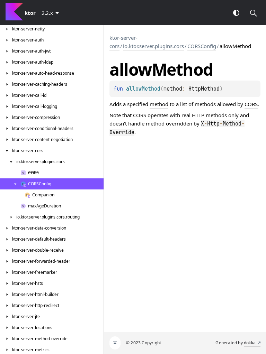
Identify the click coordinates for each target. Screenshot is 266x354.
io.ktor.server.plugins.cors (153, 46)
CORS (251, 104)
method (159, 104)
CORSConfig (201, 46)
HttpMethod (204, 88)
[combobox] (51, 13)
